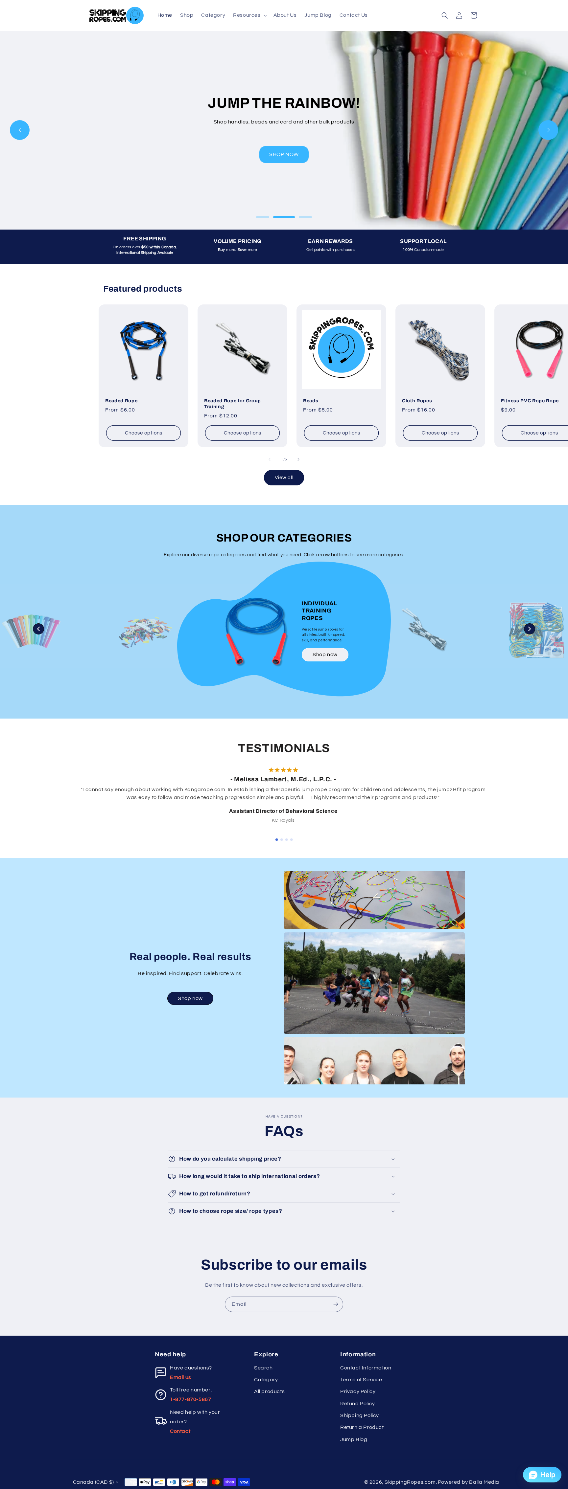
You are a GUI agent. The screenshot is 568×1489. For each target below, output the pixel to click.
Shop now (325, 654)
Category (266, 1379)
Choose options (143, 433)
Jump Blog (353, 1439)
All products (269, 1391)
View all (284, 477)
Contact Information (365, 1367)
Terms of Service (361, 1379)
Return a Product (362, 1427)
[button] (249, 15)
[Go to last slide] (70, 791)
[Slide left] (269, 459)
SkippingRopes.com (410, 1482)
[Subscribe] (335, 1304)
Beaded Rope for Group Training (232, 403)
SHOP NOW (284, 154)
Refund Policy (357, 1403)
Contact (180, 1431)
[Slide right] (298, 459)
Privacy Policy (357, 1391)
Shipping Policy (359, 1415)
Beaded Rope (121, 400)
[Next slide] (498, 791)
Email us (180, 1377)
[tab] (276, 839)
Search (263, 1367)
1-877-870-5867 (190, 1399)
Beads (310, 400)
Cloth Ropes (417, 400)
